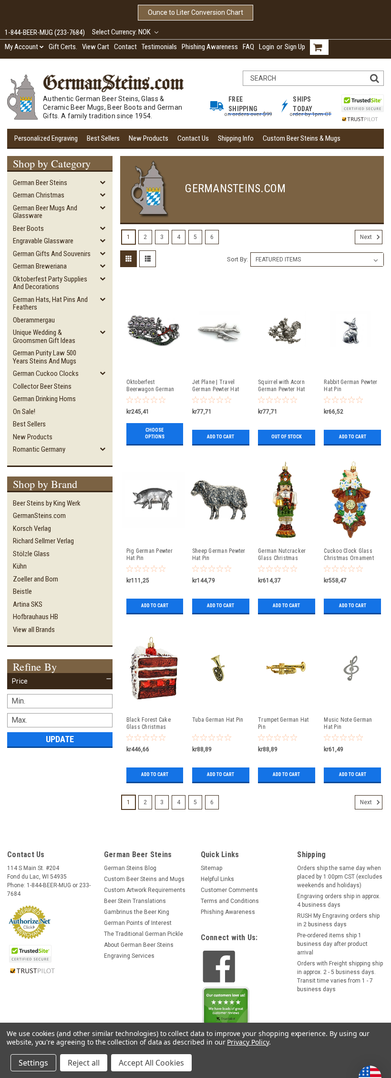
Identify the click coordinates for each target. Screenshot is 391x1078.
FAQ (248, 46)
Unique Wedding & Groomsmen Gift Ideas (44, 336)
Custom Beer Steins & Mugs (301, 138)
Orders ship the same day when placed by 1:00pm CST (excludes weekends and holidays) (339, 877)
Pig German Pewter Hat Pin (149, 554)
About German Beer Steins (139, 945)
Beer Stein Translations (135, 901)
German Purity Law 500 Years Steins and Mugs (44, 357)
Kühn (20, 566)
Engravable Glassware (43, 241)
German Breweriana (40, 266)
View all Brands (34, 629)
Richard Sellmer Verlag (43, 541)
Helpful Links (217, 879)
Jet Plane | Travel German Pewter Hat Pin (215, 386)
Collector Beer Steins (42, 386)
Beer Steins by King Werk (47, 503)
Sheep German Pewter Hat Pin (219, 554)
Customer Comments (229, 890)
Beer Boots (28, 228)
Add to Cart (220, 436)
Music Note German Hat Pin (348, 723)
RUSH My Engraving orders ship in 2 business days (338, 920)
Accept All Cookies (151, 1062)
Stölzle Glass (31, 553)
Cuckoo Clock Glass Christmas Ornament (349, 554)
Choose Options (155, 433)
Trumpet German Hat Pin (283, 723)
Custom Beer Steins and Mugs (144, 879)
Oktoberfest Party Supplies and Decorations (50, 283)
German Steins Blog (130, 868)
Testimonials (159, 46)
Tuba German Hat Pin (218, 719)
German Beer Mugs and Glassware (45, 212)
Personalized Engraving (46, 138)
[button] (60, 681)
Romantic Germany (39, 449)
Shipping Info (236, 138)
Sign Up (295, 46)
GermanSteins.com (39, 515)
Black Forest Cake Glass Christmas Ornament (148, 723)
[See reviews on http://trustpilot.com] (226, 1008)
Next (366, 237)
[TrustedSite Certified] (362, 103)
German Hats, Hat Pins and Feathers (50, 303)
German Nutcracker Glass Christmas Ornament (282, 555)
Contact (125, 46)
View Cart (95, 46)
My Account (21, 46)
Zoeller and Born (35, 579)
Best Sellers (103, 138)
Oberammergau (34, 320)
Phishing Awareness (210, 46)
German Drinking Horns (44, 398)
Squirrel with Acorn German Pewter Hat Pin (281, 386)
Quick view (153, 368)
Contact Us (193, 138)
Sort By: (237, 259)
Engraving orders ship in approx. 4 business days (339, 900)
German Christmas (38, 195)
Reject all (84, 1062)
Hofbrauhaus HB (35, 616)
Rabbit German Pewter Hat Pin (350, 386)
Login (266, 46)
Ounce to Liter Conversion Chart (195, 12)
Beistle (22, 591)
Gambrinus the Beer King (136, 912)
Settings (33, 1062)
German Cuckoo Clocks (46, 373)
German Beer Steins (40, 182)
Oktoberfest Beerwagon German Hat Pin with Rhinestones (150, 386)
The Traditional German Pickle (143, 934)
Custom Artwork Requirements (144, 890)
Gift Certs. (63, 46)
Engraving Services (129, 956)
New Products (148, 138)
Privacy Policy (247, 1042)
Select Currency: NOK (122, 32)
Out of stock (286, 436)
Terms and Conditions (230, 901)
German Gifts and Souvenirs (52, 253)
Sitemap (211, 868)
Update (60, 739)
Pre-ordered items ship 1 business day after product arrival (332, 944)
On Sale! (24, 411)
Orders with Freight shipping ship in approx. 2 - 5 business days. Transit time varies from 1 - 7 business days (340, 976)
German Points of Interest (138, 923)
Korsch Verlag (32, 528)
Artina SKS (27, 604)
